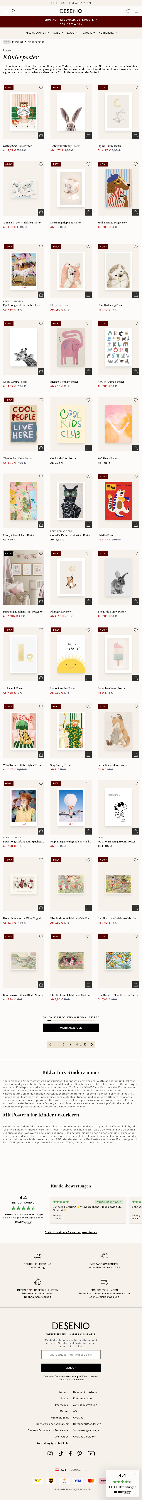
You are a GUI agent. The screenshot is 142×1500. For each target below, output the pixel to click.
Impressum (62, 1405)
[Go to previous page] (50, 1044)
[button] (122, 1483)
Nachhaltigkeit (60, 1417)
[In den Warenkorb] (41, 135)
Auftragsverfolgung (85, 1405)
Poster (19, 41)
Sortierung (106, 32)
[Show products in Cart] (136, 11)
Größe (87, 32)
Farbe (56, 32)
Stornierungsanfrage (86, 1430)
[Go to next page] (92, 1044)
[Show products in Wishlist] (128, 11)
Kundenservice (82, 1398)
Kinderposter (36, 41)
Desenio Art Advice (85, 1392)
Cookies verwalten (84, 1436)
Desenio (81, 1489)
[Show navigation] (5, 11)
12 (85, 1044)
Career (64, 1411)
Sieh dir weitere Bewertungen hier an (71, 1232)
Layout (71, 32)
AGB (75, 1411)
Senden (71, 1367)
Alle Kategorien (36, 32)
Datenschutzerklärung (66, 1376)
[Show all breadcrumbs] (7, 42)
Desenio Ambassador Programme (48, 1430)
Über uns (63, 1392)
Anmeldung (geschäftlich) (53, 1443)
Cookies (78, 1417)
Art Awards (62, 1436)
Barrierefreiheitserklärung (52, 1424)
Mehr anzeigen (71, 1027)
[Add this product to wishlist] (41, 87)
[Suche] (14, 11)
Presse (64, 1398)
